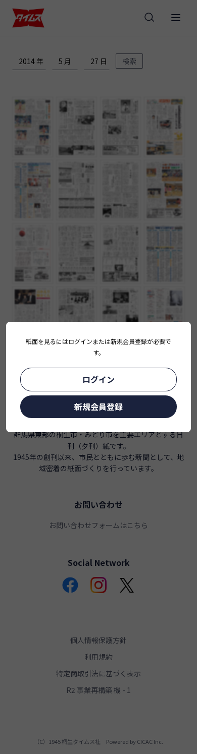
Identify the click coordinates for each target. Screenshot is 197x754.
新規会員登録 (98, 406)
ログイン (98, 379)
